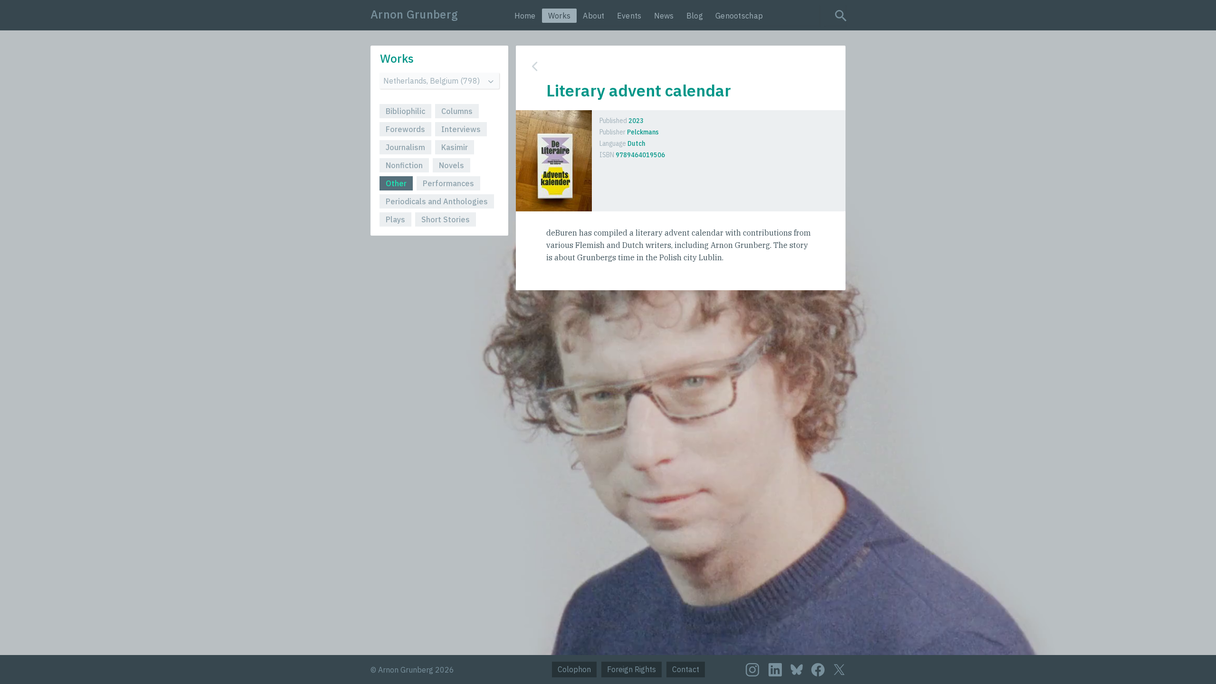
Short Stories (445, 219)
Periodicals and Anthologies (437, 201)
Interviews (461, 129)
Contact (685, 669)
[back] (673, 66)
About (594, 15)
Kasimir (454, 147)
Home (525, 15)
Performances (448, 183)
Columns (457, 111)
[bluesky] (796, 669)
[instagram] (752, 669)
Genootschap (739, 15)
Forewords (405, 129)
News (664, 15)
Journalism (405, 147)
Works (559, 15)
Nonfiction (404, 165)
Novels (451, 165)
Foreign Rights (631, 669)
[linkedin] (775, 669)
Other (396, 183)
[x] (839, 669)
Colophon (574, 669)
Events (629, 15)
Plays (395, 219)
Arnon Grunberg (414, 14)
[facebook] (818, 669)
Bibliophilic (405, 111)
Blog (694, 15)
